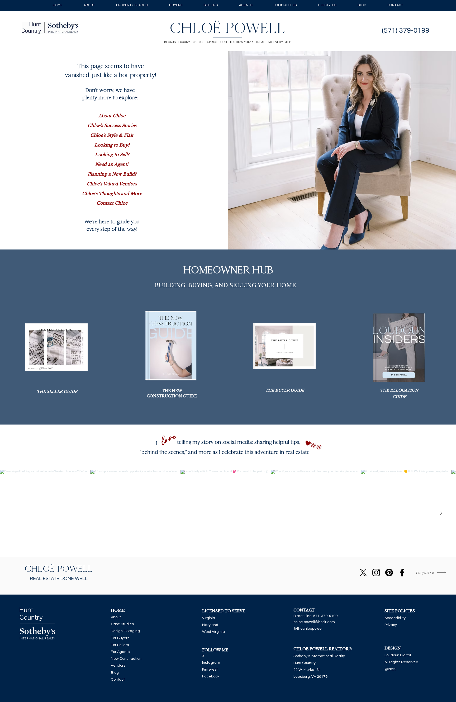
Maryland (210, 625)
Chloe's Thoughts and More (112, 193)
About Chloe (111, 115)
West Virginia (213, 632)
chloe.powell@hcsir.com (314, 622)
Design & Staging (125, 631)
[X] (363, 572)
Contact (118, 679)
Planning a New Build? (112, 174)
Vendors (118, 665)
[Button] (228, 28)
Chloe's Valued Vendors (112, 183)
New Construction (126, 659)
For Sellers (120, 645)
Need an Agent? (112, 164)
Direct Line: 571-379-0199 (315, 616)
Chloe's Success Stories (112, 125)
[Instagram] (376, 572)
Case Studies (122, 624)
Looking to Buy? (112, 145)
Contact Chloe (112, 203)
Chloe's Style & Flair (112, 135)
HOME (118, 610)
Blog (115, 673)
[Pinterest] (389, 572)
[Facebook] (402, 572)
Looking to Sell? (112, 154)
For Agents (120, 652)
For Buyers (120, 638)
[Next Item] (441, 513)
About (116, 617)
